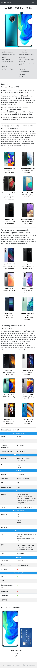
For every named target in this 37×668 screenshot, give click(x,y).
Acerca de (32, 665)
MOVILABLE (6, 2)
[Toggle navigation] (33, 2)
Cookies (26, 665)
